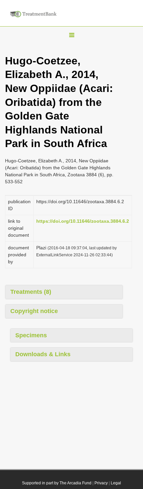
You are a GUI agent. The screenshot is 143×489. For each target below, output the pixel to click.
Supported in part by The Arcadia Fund (56, 483)
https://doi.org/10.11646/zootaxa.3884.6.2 (82, 221)
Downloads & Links (43, 354)
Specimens (31, 335)
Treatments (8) (30, 291)
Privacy (101, 483)
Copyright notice (34, 311)
